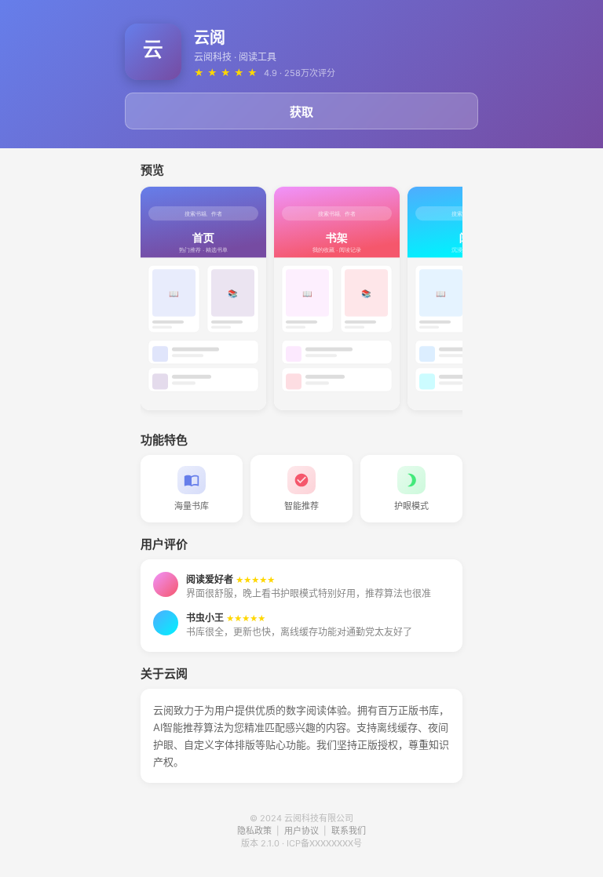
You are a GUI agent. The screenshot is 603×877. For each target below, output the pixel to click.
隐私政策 (254, 830)
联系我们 (348, 830)
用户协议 (301, 830)
